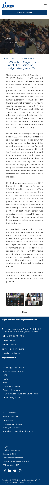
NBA (5, 383)
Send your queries (11, 428)
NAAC (5, 379)
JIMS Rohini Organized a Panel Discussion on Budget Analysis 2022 (22, 65)
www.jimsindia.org (11, 353)
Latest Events (27, 58)
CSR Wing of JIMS (11, 465)
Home (7, 58)
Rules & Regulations (12, 397)
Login (5, 446)
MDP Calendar (9, 413)
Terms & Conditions (9, 482)
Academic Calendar (12, 386)
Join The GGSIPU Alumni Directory (19, 431)
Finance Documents (12, 390)
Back (24, 312)
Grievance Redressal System (16, 461)
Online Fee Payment (12, 450)
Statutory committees (13, 458)
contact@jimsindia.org (13, 349)
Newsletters (8, 420)
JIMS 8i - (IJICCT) (10, 416)
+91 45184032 (8, 340)
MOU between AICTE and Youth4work (20, 394)
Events (15, 58)
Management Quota (12, 424)
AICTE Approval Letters (13, 368)
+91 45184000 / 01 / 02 (13, 336)
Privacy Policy (25, 482)
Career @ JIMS (9, 454)
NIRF (5, 375)
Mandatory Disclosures (13, 371)
